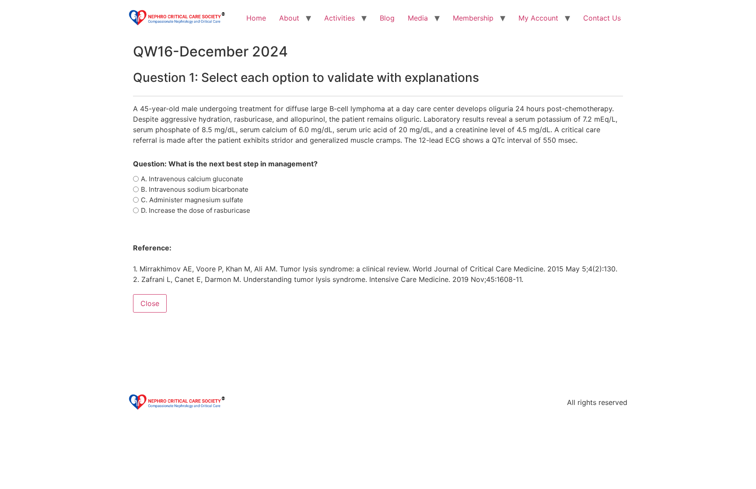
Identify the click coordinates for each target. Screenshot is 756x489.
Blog (387, 18)
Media (418, 18)
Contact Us (602, 18)
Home (256, 18)
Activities (339, 18)
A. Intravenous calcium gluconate (192, 179)
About (289, 18)
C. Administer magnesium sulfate (192, 200)
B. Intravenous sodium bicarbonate (194, 189)
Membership (473, 18)
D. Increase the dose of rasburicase (195, 210)
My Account (538, 18)
